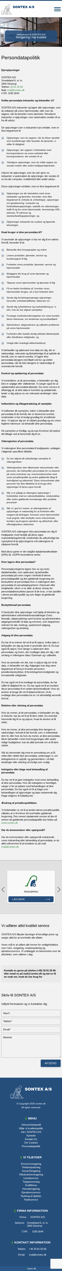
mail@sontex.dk (16, 90)
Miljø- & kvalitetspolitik (31, 1128)
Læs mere (18, 899)
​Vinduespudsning (31, 1167)
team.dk (31, 1268)
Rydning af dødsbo (31, 1196)
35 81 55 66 (16, 86)
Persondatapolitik (31, 1146)
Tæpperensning (31, 1181)
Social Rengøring (31, 1170)
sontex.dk (41, 1103)
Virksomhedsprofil (31, 1124)
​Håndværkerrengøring (31, 1174)
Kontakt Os (31, 1139)
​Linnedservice (31, 1178)
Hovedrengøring (31, 1188)
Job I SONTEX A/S (31, 1132)
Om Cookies (31, 1142)
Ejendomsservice (31, 1192)
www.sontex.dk (9, 822)
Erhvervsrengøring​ (31, 1163)
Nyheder (31, 1135)
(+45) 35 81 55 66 (46, 970)
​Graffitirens (31, 1185)
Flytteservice (31, 1199)
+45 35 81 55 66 (37, 1249)
